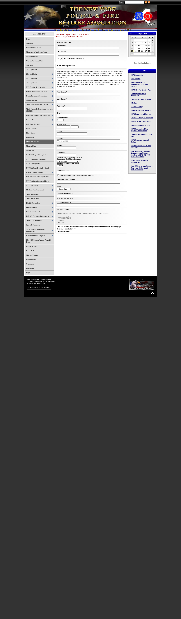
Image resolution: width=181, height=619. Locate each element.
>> (153, 34)
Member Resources (32, 142)
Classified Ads (31, 260)
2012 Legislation (31, 83)
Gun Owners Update (33, 212)
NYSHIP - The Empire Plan (141, 90)
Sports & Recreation (33, 225)
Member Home (31, 146)
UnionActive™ (41, 283)
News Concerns (31, 100)
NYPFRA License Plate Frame (36, 159)
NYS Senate (135, 79)
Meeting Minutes (32, 255)
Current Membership (33, 48)
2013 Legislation (31, 78)
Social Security (137, 107)
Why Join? (30, 65)
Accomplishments (32, 56)
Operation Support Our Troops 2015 (38, 115)
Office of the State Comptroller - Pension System (139, 84)
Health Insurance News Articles (37, 96)
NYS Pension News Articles (35, 87)
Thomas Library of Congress (142, 118)
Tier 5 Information (32, 199)
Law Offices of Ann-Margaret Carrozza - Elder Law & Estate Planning (142, 168)
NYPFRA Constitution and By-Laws (38, 181)
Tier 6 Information (32, 194)
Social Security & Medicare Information (35, 230)
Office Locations (31, 129)
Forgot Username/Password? (74, 58)
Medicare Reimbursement (35, 190)
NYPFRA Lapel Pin (33, 164)
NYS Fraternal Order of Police (140, 141)
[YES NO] (60, 166)
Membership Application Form (36, 52)
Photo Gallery (31, 133)
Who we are (30, 43)
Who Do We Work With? (34, 61)
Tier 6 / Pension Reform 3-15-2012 (37, 105)
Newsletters (30, 150)
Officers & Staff (31, 246)
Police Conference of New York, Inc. (141, 147)
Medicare (134, 103)
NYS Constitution (32, 185)
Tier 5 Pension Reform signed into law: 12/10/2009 (39, 110)
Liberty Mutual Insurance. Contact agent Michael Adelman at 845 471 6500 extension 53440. (141, 154)
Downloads (30, 268)
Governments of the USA (140, 125)
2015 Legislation (31, 70)
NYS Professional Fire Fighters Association (139, 130)
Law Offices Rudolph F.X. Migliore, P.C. (140, 161)
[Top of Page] (152, 293)
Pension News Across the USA (36, 92)
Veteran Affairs (31, 120)
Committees (30, 264)
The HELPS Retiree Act (34, 221)
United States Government (141, 121)
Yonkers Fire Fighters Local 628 (141, 135)
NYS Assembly (137, 75)
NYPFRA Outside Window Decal (37, 168)
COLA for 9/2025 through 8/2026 (37, 177)
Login (28, 273)
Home (28, 39)
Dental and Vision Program (35, 236)
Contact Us (30, 137)
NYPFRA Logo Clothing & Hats (37, 155)
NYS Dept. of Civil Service (141, 114)
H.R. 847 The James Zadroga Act (37, 216)
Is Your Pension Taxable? (35, 172)
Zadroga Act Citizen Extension (138, 94)
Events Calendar (32, 251)
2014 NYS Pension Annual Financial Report (38, 241)
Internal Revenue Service (141, 110)
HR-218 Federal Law (33, 203)
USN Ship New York (33, 124)
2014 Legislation (31, 74)
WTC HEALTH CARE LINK (141, 99)
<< (131, 34)
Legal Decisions (31, 207)
